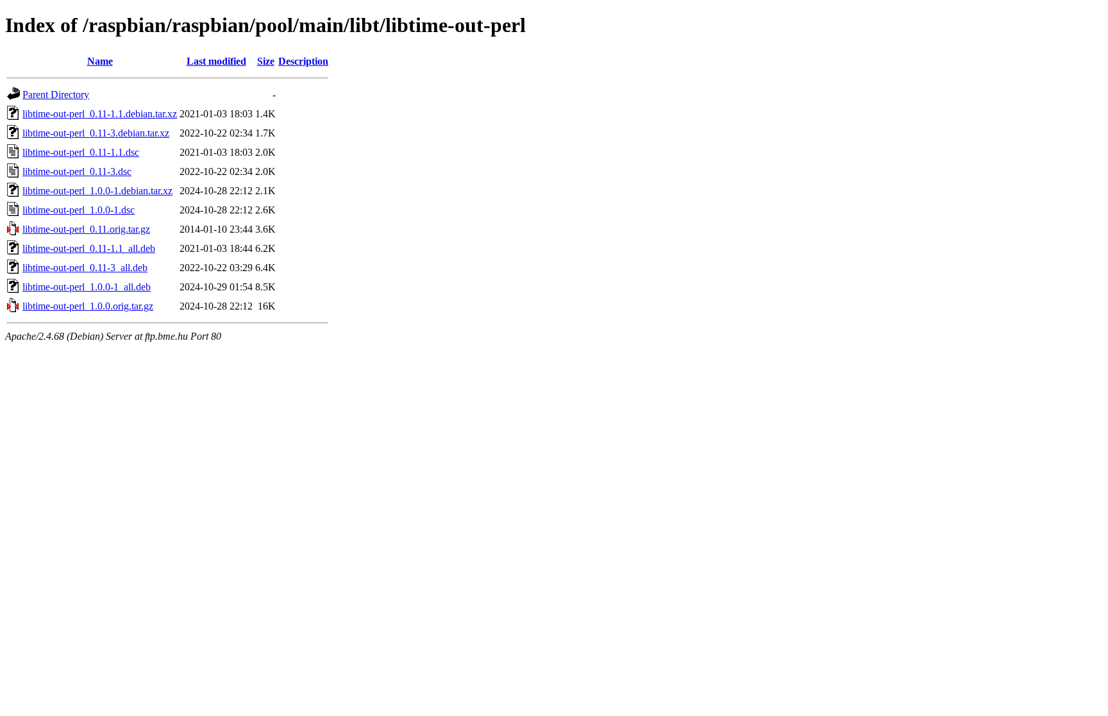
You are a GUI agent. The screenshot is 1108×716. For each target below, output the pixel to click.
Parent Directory (55, 94)
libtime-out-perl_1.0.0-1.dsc (78, 209)
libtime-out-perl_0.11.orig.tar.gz (86, 229)
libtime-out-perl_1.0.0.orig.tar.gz (87, 306)
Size (265, 61)
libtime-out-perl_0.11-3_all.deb (84, 267)
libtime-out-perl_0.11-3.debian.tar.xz (95, 133)
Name (100, 61)
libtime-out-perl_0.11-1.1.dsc (80, 152)
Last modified (216, 61)
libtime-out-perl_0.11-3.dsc (76, 171)
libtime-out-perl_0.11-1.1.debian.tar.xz (99, 113)
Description (303, 61)
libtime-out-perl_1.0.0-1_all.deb (86, 286)
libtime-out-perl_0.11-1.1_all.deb (88, 248)
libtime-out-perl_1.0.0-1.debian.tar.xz (97, 190)
